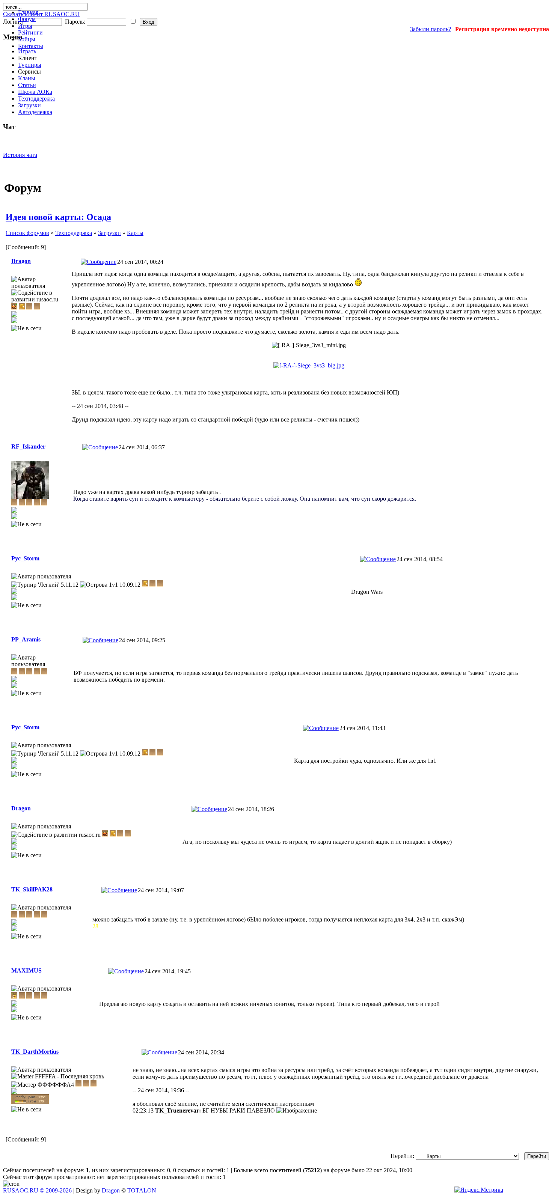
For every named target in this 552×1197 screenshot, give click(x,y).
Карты (135, 233)
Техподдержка (36, 98)
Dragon (111, 1190)
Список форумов (27, 233)
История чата (20, 155)
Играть (27, 51)
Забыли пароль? (430, 29)
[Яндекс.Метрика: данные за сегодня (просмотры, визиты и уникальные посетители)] (478, 1189)
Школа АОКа (35, 92)
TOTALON (141, 1190)
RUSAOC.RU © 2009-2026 (37, 1190)
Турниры (29, 65)
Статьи (27, 85)
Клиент (27, 58)
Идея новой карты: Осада (58, 217)
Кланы (26, 78)
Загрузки (29, 105)
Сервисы (29, 71)
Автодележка (35, 112)
